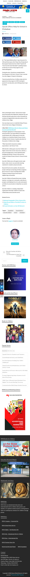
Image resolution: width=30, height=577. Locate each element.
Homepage (4, 16)
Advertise (9, 3)
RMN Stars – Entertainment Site (10, 538)
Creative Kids (10, 1)
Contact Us (14, 3)
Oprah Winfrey (19, 210)
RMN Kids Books (17, 1)
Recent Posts (4, 350)
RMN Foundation (22, 546)
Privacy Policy (20, 3)
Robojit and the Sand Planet (9, 546)
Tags (14, 350)
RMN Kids (6, 33)
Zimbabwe (22, 212)
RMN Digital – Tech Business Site (10, 529)
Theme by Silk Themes (17, 575)
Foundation (10, 210)
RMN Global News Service (8, 525)
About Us (5, 1)
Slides (4, 23)
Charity (10, 16)
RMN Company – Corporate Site (10, 521)
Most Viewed (10, 350)
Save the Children (7, 212)
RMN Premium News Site (8, 542)
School (15, 212)
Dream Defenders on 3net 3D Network (14, 206)
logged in (11, 221)
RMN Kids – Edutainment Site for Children (12, 534)
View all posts (15, 243)
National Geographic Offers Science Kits (15, 200)
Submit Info (24, 1)
